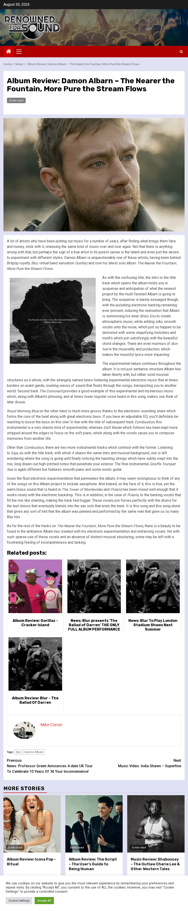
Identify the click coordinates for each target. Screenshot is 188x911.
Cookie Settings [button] (19, 900)
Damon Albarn (33, 752)
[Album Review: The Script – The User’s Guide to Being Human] (94, 824)
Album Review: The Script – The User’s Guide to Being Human (93, 864)
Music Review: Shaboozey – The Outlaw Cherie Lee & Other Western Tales (155, 864)
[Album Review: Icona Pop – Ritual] (32, 824)
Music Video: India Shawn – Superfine (149, 763)
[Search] (181, 51)
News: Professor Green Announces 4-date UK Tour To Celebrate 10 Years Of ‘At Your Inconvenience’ (50, 766)
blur (18, 752)
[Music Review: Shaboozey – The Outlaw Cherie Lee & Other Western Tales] (156, 824)
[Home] (8, 52)
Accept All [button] (44, 900)
